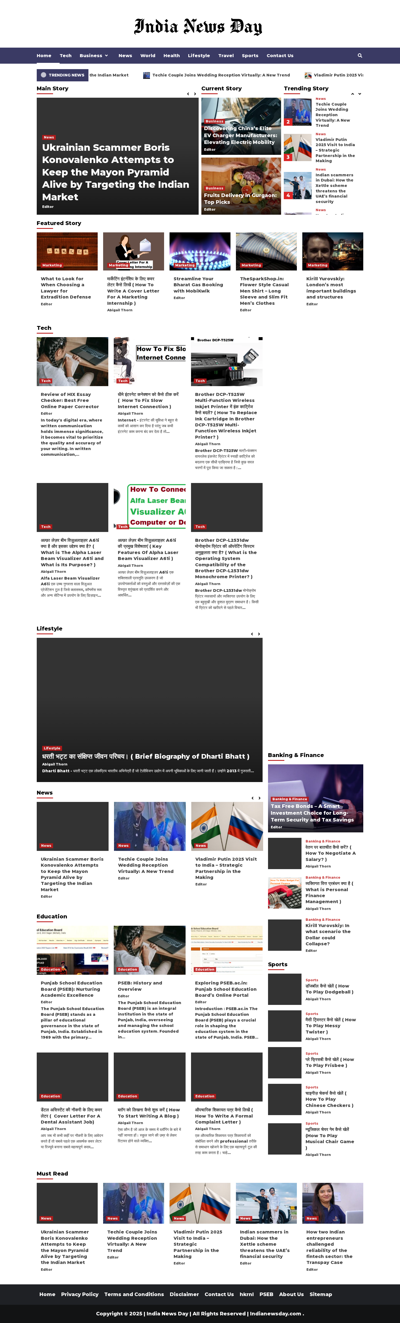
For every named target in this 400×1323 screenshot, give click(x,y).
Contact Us (280, 55)
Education (50, 969)
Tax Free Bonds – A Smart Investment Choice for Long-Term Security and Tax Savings (312, 813)
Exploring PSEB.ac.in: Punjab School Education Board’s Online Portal (226, 989)
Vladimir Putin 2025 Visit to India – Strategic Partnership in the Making (335, 99)
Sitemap (321, 1294)
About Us (291, 1294)
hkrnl (247, 1294)
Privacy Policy (80, 1294)
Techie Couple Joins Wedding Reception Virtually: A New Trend (148, 75)
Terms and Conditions (134, 1294)
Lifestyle (199, 55)
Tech (66, 55)
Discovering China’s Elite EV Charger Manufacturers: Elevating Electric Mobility (240, 135)
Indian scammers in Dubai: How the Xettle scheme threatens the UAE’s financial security (334, 137)
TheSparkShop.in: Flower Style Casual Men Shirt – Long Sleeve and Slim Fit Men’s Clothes (264, 291)
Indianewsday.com (275, 1314)
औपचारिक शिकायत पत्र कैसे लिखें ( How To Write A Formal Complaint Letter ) (224, 1116)
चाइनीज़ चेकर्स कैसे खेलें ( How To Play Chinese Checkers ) (329, 1099)
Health (172, 55)
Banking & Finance (289, 799)
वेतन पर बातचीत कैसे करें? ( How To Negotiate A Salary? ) (331, 853)
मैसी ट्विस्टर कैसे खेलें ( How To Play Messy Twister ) (331, 1025)
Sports (250, 55)
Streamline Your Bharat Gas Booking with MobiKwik (198, 285)
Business (91, 55)
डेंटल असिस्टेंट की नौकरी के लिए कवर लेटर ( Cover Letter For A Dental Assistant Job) (71, 1116)
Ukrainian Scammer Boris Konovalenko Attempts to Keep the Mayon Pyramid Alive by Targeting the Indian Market (115, 172)
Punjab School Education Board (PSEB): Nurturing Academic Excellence (71, 989)
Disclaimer (184, 1294)
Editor (48, 207)
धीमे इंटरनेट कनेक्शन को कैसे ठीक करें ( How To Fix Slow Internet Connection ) (148, 400)
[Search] (359, 56)
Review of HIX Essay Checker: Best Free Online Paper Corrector (70, 400)
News (125, 55)
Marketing (52, 265)
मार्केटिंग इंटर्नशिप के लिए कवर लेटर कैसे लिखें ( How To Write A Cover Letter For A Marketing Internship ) (133, 291)
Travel (226, 55)
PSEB (266, 1294)
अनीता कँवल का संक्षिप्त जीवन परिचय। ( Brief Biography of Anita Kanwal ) (149, 756)
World (147, 55)
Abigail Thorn (120, 310)
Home (44, 55)
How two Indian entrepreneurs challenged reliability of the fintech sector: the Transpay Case (336, 177)
